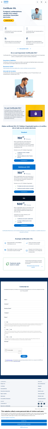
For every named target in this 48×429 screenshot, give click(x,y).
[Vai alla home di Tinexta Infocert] (6, 2)
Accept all (24, 421)
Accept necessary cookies (24, 424)
